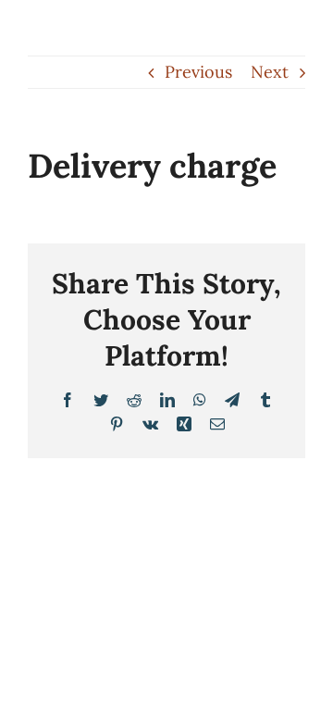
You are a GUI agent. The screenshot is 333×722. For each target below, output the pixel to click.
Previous (198, 71)
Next (270, 71)
